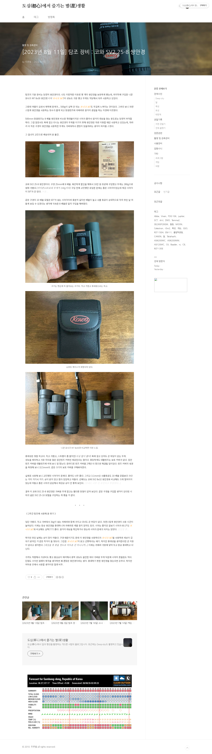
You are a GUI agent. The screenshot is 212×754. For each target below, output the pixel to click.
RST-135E (158, 248)
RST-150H (158, 232)
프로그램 (159, 158)
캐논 (179, 228)
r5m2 (167, 228)
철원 (172, 224)
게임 (157, 162)
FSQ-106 (172, 216)
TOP (187, 747)
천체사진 (158, 94)
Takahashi (171, 236)
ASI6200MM (173, 240)
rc (180, 244)
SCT (156, 220)
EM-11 (168, 232)
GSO (185, 228)
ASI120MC (159, 244)
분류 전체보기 (160, 88)
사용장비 (158, 143)
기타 (156, 153)
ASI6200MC (159, 240)
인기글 (166, 192)
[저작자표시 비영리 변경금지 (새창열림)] (60, 577)
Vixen (163, 216)
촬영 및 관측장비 (161, 138)
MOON (179, 224)
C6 (167, 244)
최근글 (157, 192)
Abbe (156, 216)
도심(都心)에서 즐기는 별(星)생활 (53, 6)
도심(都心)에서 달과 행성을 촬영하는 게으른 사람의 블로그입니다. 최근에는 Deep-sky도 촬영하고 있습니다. (75, 645)
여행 (157, 166)
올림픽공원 (178, 232)
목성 (157, 106)
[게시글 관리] (39, 577)
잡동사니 (158, 148)
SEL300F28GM (161, 224)
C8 (184, 244)
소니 (161, 220)
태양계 (158, 114)
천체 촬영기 (160, 128)
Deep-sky (160, 98)
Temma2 (176, 220)
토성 (157, 110)
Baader (174, 244)
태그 (36, 17)
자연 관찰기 (160, 124)
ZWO (167, 220)
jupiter (181, 216)
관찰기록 (158, 119)
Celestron (158, 228)
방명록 (51, 17)
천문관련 (158, 133)
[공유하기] (35, 577)
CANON (157, 236)
